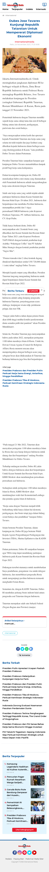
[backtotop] (24, 840)
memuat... (10, 623)
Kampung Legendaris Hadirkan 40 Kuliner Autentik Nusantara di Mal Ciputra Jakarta (17, 767)
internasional (10, 633)
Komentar (26, 655)
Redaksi (8, 859)
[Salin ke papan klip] (31, 649)
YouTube (36, 856)
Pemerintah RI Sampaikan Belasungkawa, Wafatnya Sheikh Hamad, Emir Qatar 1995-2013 (17, 805)
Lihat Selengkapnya (24, 830)
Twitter (30, 856)
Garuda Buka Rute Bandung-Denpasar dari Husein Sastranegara (17, 792)
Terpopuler (17, 9)
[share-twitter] (22, 649)
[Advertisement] (24, 414)
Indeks (29, 9)
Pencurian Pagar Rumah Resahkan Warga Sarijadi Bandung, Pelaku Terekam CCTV (16, 779)
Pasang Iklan (18, 859)
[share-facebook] (18, 649)
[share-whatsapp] (27, 649)
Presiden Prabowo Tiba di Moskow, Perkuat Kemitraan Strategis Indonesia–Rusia (17, 818)
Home (5, 9)
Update (34, 291)
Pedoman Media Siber (35, 859)
